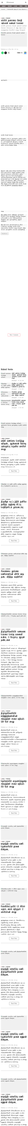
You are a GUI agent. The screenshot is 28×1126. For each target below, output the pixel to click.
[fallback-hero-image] (6, 375)
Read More (14, 471)
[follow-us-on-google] (25, 53)
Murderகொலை (5, 233)
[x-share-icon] (5, 53)
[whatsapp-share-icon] (2, 53)
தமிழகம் (4, 6)
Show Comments (14, 335)
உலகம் (15, 6)
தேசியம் (10, 6)
